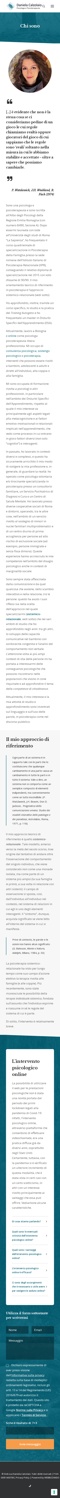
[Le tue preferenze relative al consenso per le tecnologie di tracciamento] (54, 1492)
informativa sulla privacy (28, 1375)
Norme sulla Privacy (30, 1410)
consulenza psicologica (21, 351)
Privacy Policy (23, 1477)
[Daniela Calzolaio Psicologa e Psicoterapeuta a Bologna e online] (24, 6)
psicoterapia (32, 356)
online (12, 336)
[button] (52, 6)
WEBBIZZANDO (51, 1477)
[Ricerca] (42, 6)
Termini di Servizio (34, 1415)
